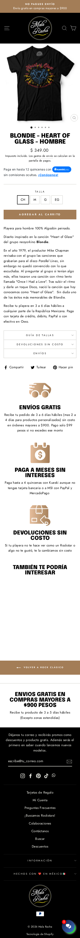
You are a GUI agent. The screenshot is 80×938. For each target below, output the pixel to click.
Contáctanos (40, 831)
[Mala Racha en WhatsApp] (54, 775)
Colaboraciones (40, 823)
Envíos (40, 353)
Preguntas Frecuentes (40, 807)
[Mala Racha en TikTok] (46, 775)
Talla (40, 191)
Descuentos (40, 846)
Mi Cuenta (40, 800)
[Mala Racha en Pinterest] (38, 775)
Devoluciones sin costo (40, 344)
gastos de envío (43, 156)
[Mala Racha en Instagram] (22, 775)
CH (23, 199)
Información (40, 860)
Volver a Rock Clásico (43, 667)
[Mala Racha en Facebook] (30, 775)
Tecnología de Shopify (40, 934)
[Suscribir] (69, 761)
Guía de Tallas (40, 335)
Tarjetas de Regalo (40, 792)
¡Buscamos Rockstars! (40, 815)
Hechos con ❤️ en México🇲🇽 (40, 873)
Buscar (40, 838)
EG (57, 199)
